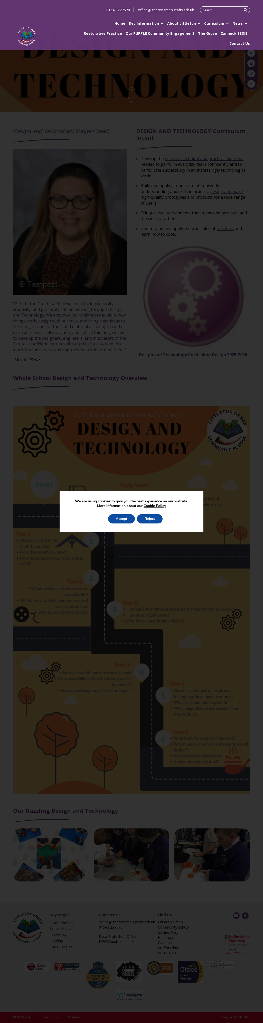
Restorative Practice (103, 33)
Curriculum (214, 23)
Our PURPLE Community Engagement (160, 33)
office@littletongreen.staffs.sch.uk (166, 9)
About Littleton (181, 23)
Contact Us (239, 43)
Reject (150, 518)
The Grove (207, 33)
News (237, 23)
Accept (121, 518)
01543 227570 (118, 9)
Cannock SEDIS (234, 33)
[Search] (245, 10)
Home (120, 23)
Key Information (144, 23)
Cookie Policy (155, 505)
